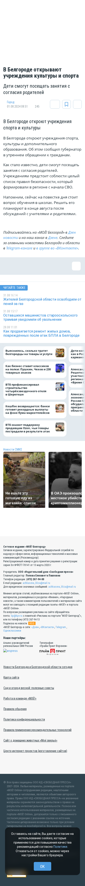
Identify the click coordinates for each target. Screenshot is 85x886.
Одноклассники (12, 630)
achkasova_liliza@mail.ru (36, 583)
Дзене (53, 237)
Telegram (60, 627)
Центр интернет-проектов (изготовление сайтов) (35, 751)
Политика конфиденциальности (24, 719)
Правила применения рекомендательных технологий (37, 730)
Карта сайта (11, 677)
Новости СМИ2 (12, 449)
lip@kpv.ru (16, 615)
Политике (60, 846)
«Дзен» (35, 627)
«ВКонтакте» (47, 627)
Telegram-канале (19, 248)
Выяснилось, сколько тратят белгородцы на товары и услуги (28, 352)
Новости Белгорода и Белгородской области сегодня (37, 667)
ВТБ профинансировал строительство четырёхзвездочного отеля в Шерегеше (25, 389)
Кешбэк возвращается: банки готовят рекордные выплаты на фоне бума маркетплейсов (27, 409)
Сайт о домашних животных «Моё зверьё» (30, 740)
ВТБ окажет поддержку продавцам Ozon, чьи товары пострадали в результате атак (27, 428)
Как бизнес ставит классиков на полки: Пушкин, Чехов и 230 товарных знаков (28, 369)
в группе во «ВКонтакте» (57, 248)
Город (10, 102)
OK (42, 866)
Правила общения (15, 709)
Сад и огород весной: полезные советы (28, 688)
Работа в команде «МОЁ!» (19, 698)
